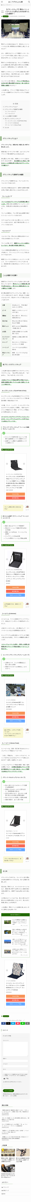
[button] (3, 1023)
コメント (5, 1040)
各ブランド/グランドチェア (13, 118)
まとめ (7, 127)
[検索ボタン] (29, 2)
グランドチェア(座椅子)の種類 (13, 109)
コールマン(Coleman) (13, 123)
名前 (4, 1058)
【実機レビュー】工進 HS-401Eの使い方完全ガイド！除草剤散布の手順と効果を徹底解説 (15, 1138)
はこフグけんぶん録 (15, 2)
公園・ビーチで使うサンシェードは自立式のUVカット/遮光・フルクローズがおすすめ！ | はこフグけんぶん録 (19, 942)
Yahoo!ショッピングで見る (15, 595)
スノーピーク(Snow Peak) (14, 125)
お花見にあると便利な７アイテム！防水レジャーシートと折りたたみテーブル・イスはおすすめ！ (19, 951)
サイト (4, 1069)
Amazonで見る (15, 494)
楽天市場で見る (15, 497)
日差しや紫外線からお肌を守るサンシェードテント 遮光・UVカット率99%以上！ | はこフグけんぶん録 (19, 932)
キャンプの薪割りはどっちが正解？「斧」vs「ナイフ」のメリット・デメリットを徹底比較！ (14, 1126)
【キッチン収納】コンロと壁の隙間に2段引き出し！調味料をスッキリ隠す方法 (15, 1119)
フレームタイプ (12, 111)
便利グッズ (6, 1190)
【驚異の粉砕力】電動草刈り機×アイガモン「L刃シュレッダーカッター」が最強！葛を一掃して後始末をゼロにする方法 (15, 1112)
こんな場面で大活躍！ (11, 116)
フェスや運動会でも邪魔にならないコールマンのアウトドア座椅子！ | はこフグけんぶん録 (19, 922)
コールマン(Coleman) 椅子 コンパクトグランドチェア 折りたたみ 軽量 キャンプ (15, 705)
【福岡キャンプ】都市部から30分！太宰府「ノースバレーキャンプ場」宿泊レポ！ (15, 1132)
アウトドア (5, 16)
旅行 (4, 1193)
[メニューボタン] (2, 2)
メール (5, 1063)
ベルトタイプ (11, 113)
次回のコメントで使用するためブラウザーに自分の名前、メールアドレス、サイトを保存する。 (16, 1075)
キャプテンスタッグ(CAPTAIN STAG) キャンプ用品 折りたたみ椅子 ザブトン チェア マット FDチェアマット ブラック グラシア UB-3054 (15, 576)
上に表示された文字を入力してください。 (13, 1081)
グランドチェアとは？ (11, 106)
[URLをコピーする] (27, 1023)
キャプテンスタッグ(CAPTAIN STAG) (17, 120)
